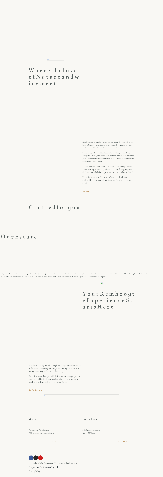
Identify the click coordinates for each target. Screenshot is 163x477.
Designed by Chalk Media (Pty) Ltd (43, 467)
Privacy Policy (34, 471)
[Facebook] (31, 457)
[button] (81, 218)
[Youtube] (40, 457)
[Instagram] (35, 457)
